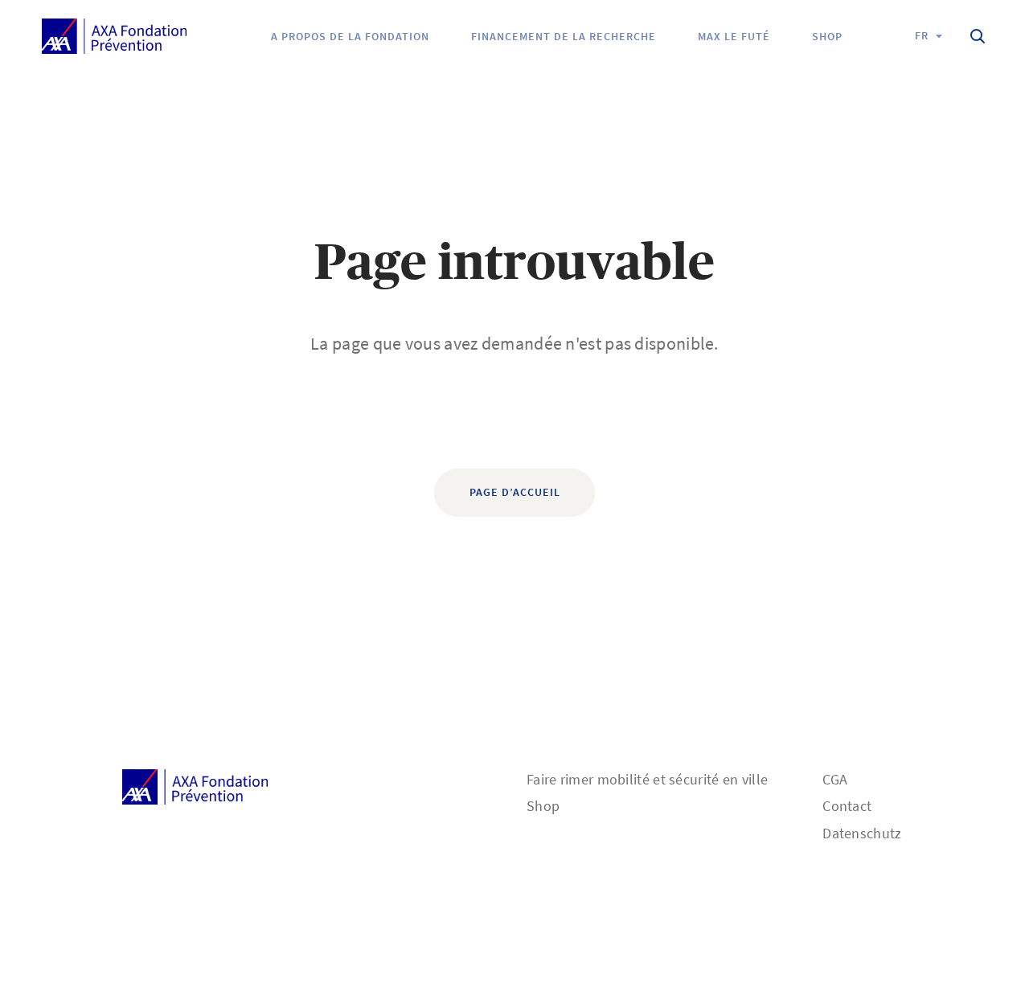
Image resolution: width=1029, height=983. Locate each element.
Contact (846, 806)
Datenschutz (861, 833)
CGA (834, 779)
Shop (543, 806)
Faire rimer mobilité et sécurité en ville (647, 779)
